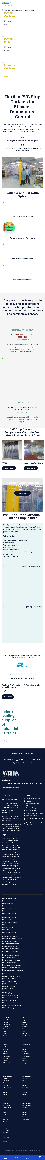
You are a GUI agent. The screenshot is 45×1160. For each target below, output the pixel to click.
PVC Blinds (5, 463)
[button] (5, 667)
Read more (8, 697)
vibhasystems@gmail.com (10, 787)
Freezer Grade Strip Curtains (33, 463)
